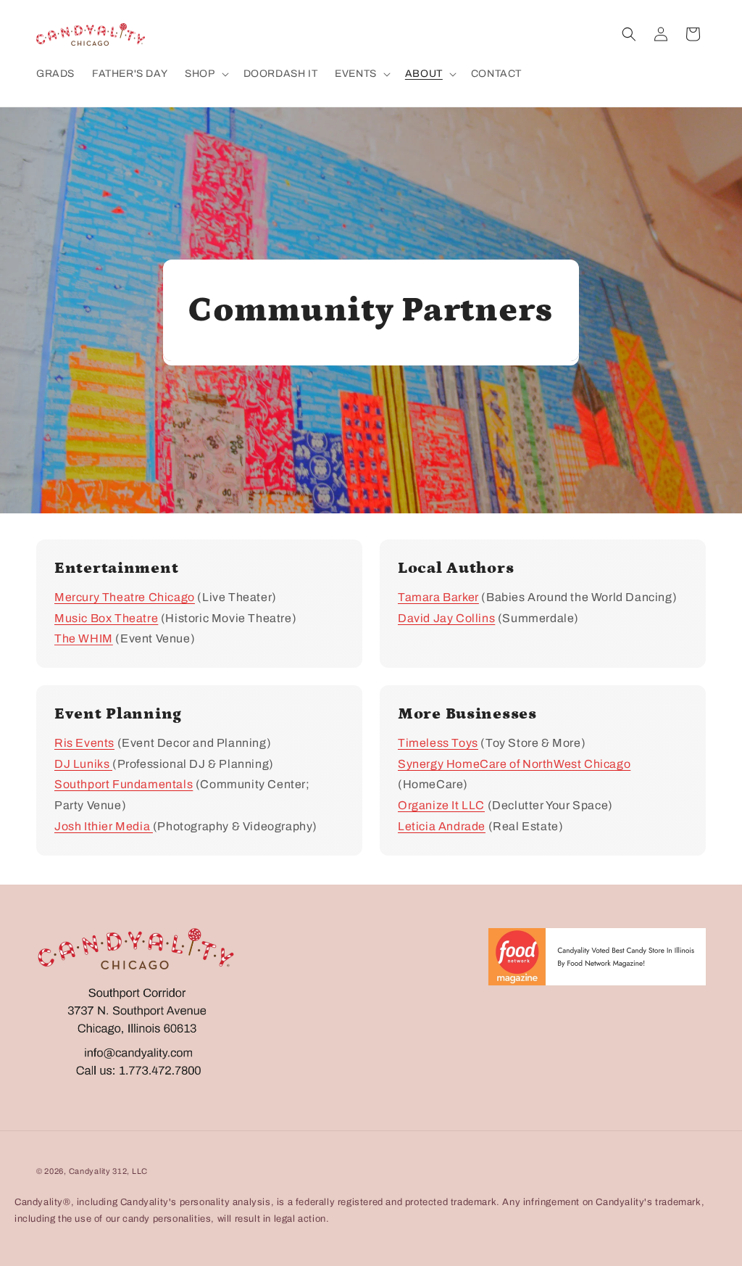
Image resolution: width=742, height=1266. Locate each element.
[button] (205, 74)
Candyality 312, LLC (108, 1171)
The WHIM (83, 638)
